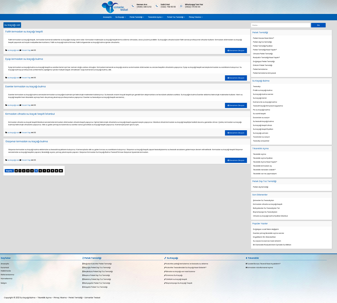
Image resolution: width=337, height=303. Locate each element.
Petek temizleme (260, 69)
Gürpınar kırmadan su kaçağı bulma (26, 141)
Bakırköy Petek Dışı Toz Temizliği (97, 279)
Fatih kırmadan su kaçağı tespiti (24, 31)
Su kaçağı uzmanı (260, 133)
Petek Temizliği (136, 17)
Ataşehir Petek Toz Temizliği (95, 287)
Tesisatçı (257, 86)
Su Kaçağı (119, 17)
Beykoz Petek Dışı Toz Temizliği (97, 275)
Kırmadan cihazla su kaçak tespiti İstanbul (30, 113)
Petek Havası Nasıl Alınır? (263, 38)
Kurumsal (5, 267)
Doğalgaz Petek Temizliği (264, 61)
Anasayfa (107, 17)
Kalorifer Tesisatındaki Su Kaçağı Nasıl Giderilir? (186, 267)
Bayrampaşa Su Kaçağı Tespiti (179, 283)
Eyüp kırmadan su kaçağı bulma (24, 59)
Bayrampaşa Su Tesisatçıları (265, 212)
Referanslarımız (7, 274)
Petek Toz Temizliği (175, 17)
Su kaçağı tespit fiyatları (263, 129)
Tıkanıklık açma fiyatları (263, 158)
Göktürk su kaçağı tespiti (176, 279)
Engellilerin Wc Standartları (264, 237)
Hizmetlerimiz (6, 278)
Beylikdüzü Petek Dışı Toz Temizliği (98, 271)
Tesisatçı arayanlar (261, 141)
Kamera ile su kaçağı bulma (265, 102)
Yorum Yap (26, 50)
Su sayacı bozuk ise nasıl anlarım (267, 241)
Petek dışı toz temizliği (262, 42)
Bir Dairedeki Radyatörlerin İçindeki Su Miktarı (272, 244)
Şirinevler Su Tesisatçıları (263, 200)
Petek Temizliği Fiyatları (263, 46)
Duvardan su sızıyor (261, 117)
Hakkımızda (6, 271)
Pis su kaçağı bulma (261, 110)
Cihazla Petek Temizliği (263, 53)
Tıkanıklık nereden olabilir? (264, 169)
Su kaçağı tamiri (260, 98)
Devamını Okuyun (236, 50)
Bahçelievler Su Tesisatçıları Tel (266, 208)
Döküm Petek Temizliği (262, 65)
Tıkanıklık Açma (155, 17)
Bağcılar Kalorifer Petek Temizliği (98, 263)
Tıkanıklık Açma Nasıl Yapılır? (265, 162)
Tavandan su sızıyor (261, 137)
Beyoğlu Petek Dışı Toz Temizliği (97, 267)
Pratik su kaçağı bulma (262, 90)
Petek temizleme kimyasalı (264, 73)
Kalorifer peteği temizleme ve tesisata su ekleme (187, 263)
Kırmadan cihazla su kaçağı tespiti (267, 204)
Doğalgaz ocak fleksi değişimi (266, 229)
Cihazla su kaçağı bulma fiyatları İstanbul (270, 216)
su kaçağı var (12, 25)
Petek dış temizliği (260, 187)
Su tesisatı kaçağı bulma (263, 121)
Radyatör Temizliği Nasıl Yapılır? (266, 57)
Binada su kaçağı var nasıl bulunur (180, 271)
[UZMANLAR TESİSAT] (114, 12)
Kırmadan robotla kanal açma (260, 267)
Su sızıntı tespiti (259, 113)
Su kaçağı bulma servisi (263, 94)
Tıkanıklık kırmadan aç (262, 166)
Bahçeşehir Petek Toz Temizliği (97, 283)
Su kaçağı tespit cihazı (262, 125)
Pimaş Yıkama (195, 17)
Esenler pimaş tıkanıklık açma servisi (268, 233)
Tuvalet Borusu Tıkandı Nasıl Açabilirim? (264, 263)
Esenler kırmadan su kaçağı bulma (25, 86)
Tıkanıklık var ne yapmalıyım (265, 173)
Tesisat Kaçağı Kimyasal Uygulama (268, 106)
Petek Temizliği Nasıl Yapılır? (265, 49)
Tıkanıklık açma (259, 154)
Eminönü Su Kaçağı (174, 275)
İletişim (4, 283)
